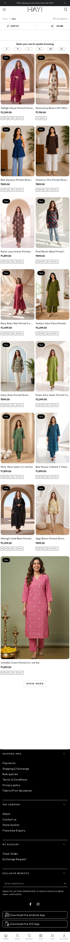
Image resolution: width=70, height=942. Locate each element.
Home (5, 18)
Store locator (11, 825)
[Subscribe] (65, 883)
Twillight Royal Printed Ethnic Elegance (17, 108)
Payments (9, 763)
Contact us (9, 819)
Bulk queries (10, 774)
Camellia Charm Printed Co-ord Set (20, 662)
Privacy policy (11, 785)
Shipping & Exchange (16, 768)
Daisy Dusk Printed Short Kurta (14, 395)
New (14, 18)
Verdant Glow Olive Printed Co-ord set (51, 323)
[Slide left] (5, 3)
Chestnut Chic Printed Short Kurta (51, 180)
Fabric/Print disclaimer (17, 790)
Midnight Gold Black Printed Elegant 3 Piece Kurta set (16, 538)
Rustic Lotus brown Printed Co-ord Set (15, 251)
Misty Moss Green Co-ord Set (17, 466)
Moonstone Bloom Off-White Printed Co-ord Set (52, 108)
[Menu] (4, 9)
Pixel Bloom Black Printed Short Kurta (50, 251)
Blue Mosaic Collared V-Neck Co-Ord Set (51, 467)
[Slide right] (64, 3)
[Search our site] (65, 9)
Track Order (10, 853)
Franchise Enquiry (14, 830)
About (6, 813)
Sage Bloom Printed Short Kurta (50, 538)
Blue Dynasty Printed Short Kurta (16, 180)
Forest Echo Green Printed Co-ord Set (52, 395)
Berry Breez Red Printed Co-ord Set (16, 323)
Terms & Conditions (15, 779)
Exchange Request (15, 859)
